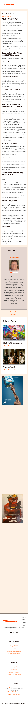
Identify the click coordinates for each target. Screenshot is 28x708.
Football (14, 648)
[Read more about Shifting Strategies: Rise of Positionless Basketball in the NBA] (14, 333)
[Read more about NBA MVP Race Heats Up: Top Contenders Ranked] (14, 356)
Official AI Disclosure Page (14, 694)
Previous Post (14, 311)
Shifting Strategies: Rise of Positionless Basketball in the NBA (13, 343)
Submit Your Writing (14, 672)
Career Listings (14, 669)
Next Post (14, 314)
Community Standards (14, 667)
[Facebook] (11, 632)
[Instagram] (17, 632)
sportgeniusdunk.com (14, 687)
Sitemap (14, 691)
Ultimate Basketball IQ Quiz (14, 653)
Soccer (14, 646)
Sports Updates (14, 645)
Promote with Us (14, 671)
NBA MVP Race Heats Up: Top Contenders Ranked (12, 367)
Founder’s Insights (14, 666)
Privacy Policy (14, 693)
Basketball (5, 345)
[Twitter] (14, 632)
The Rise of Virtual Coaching (14, 674)
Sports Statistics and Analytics (14, 651)
